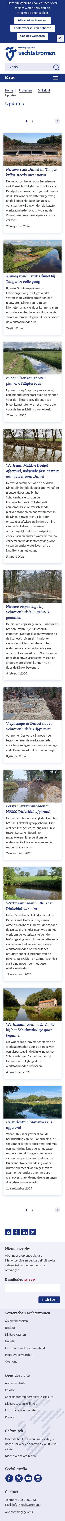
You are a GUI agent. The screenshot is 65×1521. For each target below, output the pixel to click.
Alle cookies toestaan (32, 20)
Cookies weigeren (32, 36)
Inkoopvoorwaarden (18, 1355)
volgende (57, 121)
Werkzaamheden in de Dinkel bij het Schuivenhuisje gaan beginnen (30, 1030)
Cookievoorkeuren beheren (32, 28)
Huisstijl (10, 1341)
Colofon (10, 1390)
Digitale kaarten (15, 1335)
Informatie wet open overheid (25, 1348)
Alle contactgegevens (19, 1512)
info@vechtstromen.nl (27, 1505)
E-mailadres (20, 1280)
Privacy (10, 1417)
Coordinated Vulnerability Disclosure (29, 1397)
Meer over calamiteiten (20, 1456)
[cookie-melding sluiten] (60, 38)
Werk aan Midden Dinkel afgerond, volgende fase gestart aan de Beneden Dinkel (32, 471)
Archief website (15, 1383)
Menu (10, 78)
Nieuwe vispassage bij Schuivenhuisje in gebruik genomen (28, 612)
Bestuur (10, 1328)
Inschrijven (49, 1300)
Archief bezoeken (16, 1321)
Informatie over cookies (32, 13)
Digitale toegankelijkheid (21, 1404)
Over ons (11, 1361)
